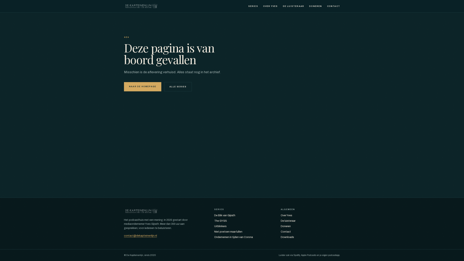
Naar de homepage (142, 86)
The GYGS (220, 220)
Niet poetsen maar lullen (228, 231)
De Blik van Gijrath (224, 215)
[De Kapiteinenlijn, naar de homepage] (141, 6)
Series (253, 6)
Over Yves (270, 6)
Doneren (315, 6)
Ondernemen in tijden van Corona (233, 237)
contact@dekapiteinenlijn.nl (140, 235)
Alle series (178, 87)
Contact (333, 6)
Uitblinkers (220, 226)
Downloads (287, 237)
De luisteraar (293, 6)
